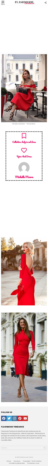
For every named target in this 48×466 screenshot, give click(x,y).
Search (44, 448)
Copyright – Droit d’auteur (32, 461)
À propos (17, 461)
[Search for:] (24, 448)
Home (9, 461)
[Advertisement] (24, 29)
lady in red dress (29, 142)
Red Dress (27, 156)
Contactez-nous (33, 463)
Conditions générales (17, 463)
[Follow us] (45, 2)
